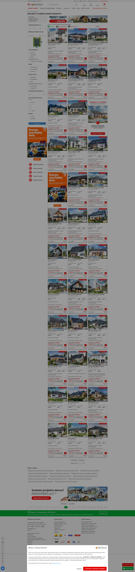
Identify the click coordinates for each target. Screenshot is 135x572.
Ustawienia (79, 568)
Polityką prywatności (56, 563)
